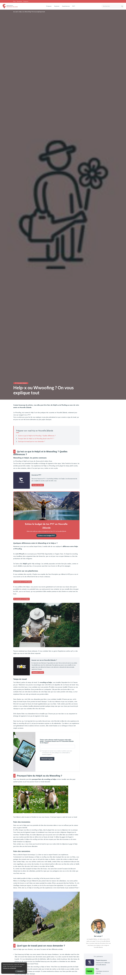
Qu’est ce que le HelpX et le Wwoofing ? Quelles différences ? (37, 436)
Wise (97, 969)
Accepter (20, 971)
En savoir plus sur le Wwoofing (22, 582)
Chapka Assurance (101, 960)
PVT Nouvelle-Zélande (21, 383)
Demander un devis (38, 672)
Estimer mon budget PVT (46, 535)
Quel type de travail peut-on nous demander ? (31, 442)
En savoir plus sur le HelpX (21, 599)
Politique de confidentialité (9, 968)
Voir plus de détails (38, 485)
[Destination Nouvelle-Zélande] (10, 6)
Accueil (15, 11)
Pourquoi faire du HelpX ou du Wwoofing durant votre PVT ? (36, 439)
